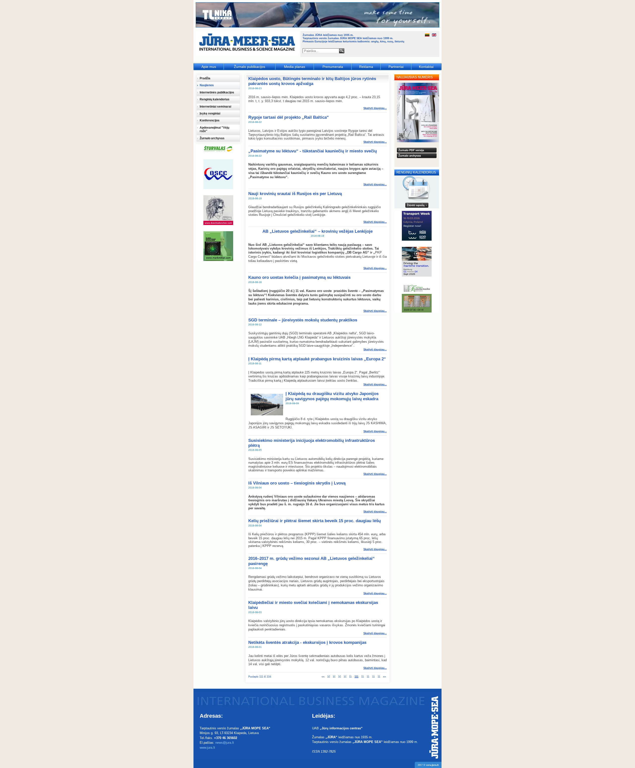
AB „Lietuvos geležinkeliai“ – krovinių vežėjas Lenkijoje (317, 231)
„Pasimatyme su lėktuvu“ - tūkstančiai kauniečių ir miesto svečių (312, 151)
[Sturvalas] (218, 149)
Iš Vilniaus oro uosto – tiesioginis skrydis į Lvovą (297, 483)
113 (368, 676)
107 (334, 676)
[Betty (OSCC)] (218, 174)
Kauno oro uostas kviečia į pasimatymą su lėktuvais (299, 277)
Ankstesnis (323, 677)
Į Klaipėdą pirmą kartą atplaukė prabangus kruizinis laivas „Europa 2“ (317, 359)
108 (339, 676)
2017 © (428, 765)
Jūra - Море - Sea (248, 43)
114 (373, 676)
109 (345, 676)
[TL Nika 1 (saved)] (318, 26)
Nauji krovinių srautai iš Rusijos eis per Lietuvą (295, 193)
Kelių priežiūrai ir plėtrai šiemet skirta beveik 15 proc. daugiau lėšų (314, 520)
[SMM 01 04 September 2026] (417, 262)
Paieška (341, 50)
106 (328, 676)
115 (379, 676)
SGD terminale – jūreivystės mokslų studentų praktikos (302, 320)
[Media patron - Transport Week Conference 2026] (417, 226)
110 (350, 676)
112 (362, 676)
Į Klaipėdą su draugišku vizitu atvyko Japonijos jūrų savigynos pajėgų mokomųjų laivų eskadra (332, 396)
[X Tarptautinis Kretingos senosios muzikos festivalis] (417, 298)
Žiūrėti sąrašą (415, 205)
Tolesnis (384, 677)
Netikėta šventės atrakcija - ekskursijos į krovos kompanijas (307, 642)
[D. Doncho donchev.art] (218, 210)
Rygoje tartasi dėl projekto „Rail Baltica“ (288, 117)
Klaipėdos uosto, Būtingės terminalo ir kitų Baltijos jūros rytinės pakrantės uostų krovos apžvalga (312, 81)
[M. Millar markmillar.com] (218, 246)
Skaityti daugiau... (375, 108)
